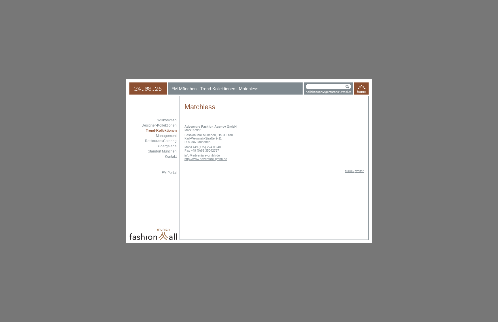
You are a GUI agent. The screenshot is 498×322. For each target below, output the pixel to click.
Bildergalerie (166, 146)
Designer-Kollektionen (159, 125)
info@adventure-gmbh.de (202, 155)
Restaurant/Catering (161, 141)
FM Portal (169, 173)
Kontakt (171, 157)
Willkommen (167, 120)
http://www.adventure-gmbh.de (205, 159)
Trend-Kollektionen (161, 131)
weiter (359, 171)
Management (166, 136)
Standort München (162, 151)
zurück (349, 171)
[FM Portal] (361, 93)
